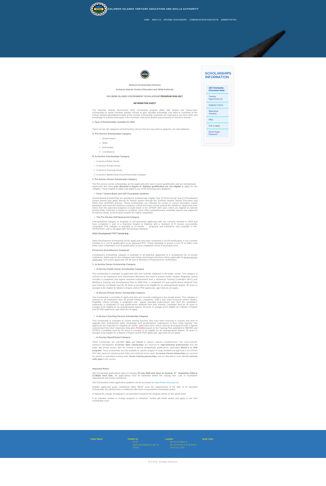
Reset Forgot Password (214, 133)
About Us (156, 20)
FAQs (211, 120)
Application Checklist (214, 112)
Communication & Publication (204, 20)
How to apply (214, 126)
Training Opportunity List (215, 97)
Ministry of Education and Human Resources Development (219, 445)
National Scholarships (175, 20)
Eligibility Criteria (216, 105)
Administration (228, 20)
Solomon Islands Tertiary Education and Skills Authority (153, 9)
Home (147, 20)
